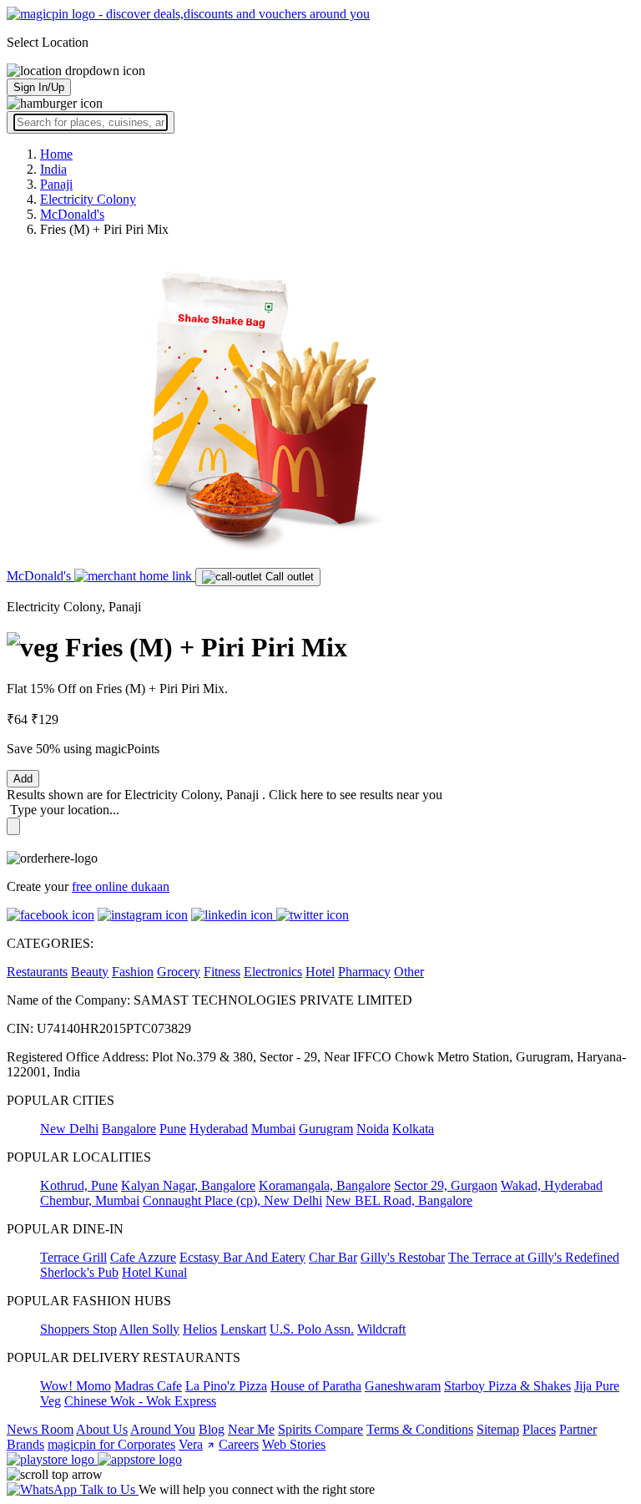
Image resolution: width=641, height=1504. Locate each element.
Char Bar (333, 1257)
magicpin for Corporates (111, 1444)
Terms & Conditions (419, 1429)
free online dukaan (120, 886)
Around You (162, 1429)
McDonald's (40, 576)
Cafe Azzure (143, 1257)
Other (409, 972)
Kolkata (413, 1129)
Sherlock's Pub (79, 1272)
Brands (25, 1444)
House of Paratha (315, 1386)
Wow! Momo (75, 1386)
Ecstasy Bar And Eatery (242, 1257)
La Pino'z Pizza (226, 1386)
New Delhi (69, 1129)
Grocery (178, 972)
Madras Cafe (148, 1386)
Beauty (90, 972)
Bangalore (129, 1129)
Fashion (133, 972)
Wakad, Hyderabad (552, 1185)
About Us (102, 1429)
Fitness (222, 972)
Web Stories (294, 1444)
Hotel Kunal (154, 1272)
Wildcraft (381, 1329)
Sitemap (498, 1429)
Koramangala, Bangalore (325, 1185)
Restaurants (37, 972)
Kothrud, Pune (79, 1185)
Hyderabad (218, 1129)
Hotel (320, 972)
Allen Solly (149, 1329)
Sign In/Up (38, 87)
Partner (578, 1429)
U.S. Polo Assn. (312, 1329)
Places (539, 1429)
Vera (191, 1444)
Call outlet (288, 576)
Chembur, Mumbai (89, 1200)
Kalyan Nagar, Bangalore (188, 1185)
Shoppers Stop (78, 1329)
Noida (372, 1129)
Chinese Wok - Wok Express (140, 1401)
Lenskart (243, 1329)
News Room (40, 1429)
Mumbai (273, 1129)
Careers (239, 1444)
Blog (212, 1429)
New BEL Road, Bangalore (399, 1200)
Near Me (251, 1429)
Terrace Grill (73, 1257)
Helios (200, 1329)
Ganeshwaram (403, 1386)
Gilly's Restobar (403, 1257)
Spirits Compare (320, 1429)
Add (23, 778)
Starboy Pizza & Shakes (507, 1386)
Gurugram (326, 1129)
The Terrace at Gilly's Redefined (533, 1257)
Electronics (273, 972)
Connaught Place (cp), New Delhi (232, 1200)
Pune (172, 1129)
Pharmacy (364, 972)
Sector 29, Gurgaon (445, 1185)
